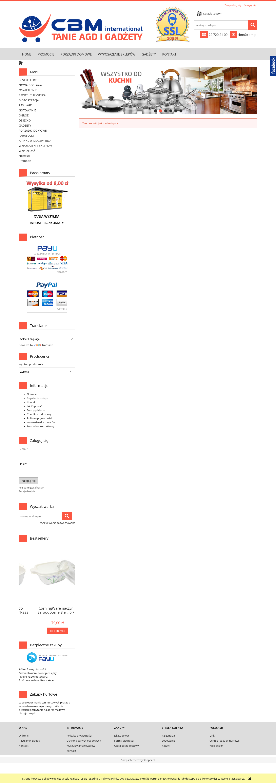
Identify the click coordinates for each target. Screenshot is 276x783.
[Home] (82, 26)
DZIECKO (25, 120)
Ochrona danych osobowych (83, 740)
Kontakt (32, 402)
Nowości (24, 156)
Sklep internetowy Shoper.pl (138, 760)
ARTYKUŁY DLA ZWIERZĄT (36, 141)
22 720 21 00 (214, 34)
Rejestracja (168, 735)
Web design (216, 745)
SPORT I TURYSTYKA (32, 95)
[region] (168, 90)
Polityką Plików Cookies (115, 778)
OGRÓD (24, 115)
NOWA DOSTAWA (30, 85)
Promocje (25, 161)
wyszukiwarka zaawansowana (57, 523)
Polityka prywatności (39, 418)
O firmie (32, 394)
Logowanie (168, 740)
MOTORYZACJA (29, 100)
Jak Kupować (34, 406)
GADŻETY (25, 125)
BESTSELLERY (28, 80)
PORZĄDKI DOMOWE (33, 130)
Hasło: (23, 464)
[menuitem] (27, 54)
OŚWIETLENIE (28, 90)
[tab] (155, 110)
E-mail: (23, 449)
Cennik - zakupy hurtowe (224, 740)
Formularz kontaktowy (40, 426)
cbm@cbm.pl (244, 34)
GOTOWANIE (27, 110)
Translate (47, 345)
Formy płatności (36, 410)
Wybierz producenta (31, 364)
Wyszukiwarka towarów (41, 422)
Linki (212, 735)
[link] (168, 90)
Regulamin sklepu (37, 398)
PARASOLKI (26, 135)
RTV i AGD (25, 105)
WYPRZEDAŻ (27, 151)
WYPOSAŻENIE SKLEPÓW (35, 146)
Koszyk (166, 745)
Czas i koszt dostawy (39, 414)
